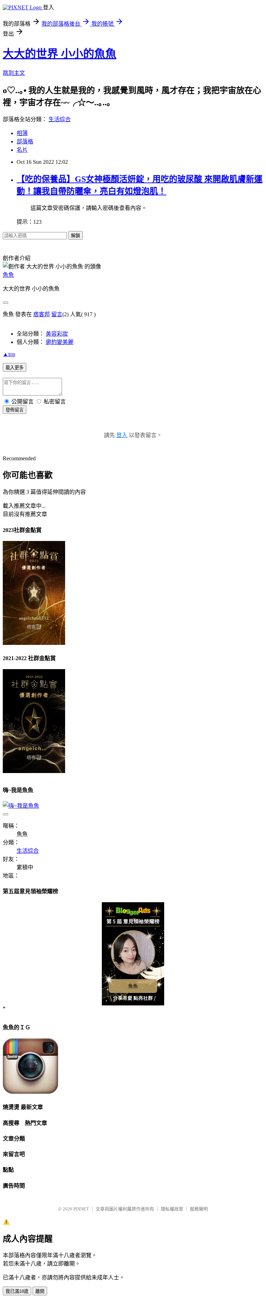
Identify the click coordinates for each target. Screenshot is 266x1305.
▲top (9, 354)
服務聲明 (199, 1208)
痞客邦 (41, 314)
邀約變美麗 (59, 342)
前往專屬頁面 (133, 953)
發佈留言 (15, 409)
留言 (56, 314)
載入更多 (15, 367)
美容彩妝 (57, 334)
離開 (39, 1291)
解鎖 (75, 235)
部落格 (25, 141)
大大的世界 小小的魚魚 (59, 53)
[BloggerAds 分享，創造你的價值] (133, 913)
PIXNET (81, 1208)
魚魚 (8, 275)
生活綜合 (59, 119)
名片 (22, 150)
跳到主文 (14, 73)
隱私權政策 (172, 1208)
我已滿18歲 (17, 1291)
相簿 (22, 133)
